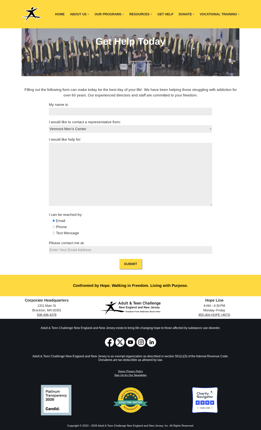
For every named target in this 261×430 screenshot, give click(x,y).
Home (60, 14)
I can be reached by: (66, 215)
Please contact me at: (66, 243)
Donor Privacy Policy (130, 371)
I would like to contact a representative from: (85, 122)
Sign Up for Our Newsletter (130, 375)
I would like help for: (65, 139)
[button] (88, 14)
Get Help (165, 14)
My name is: (59, 105)
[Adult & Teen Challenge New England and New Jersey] (31, 14)
